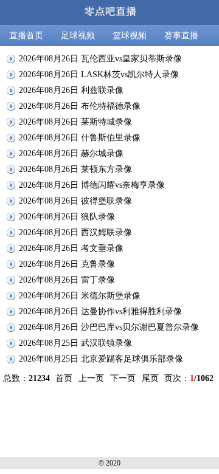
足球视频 (78, 35)
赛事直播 (181, 35)
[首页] (109, 12)
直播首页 (26, 35)
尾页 (150, 378)
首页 (63, 378)
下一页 (123, 378)
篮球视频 (130, 35)
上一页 (91, 378)
